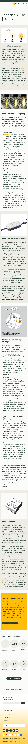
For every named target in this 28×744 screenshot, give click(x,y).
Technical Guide (4, 6)
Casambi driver (15, 565)
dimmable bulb (8, 134)
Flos (9, 580)
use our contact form (15, 607)
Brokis (21, 579)
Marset (4, 580)
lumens (23, 68)
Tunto (11, 579)
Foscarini (16, 579)
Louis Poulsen (5, 579)
